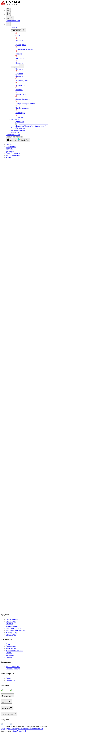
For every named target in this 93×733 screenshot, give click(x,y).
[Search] (8, 10)
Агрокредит (20, 113)
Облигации (10, 680)
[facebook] (5, 690)
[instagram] (14, 690)
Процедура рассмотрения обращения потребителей (22, 729)
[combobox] (10, 18)
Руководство (21, 45)
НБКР (25, 366)
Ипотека (19, 90)
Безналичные (16, 366)
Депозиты (15, 119)
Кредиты (15, 67)
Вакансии (20, 58)
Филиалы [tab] (5, 417)
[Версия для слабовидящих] (8, 14)
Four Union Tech (19, 731)
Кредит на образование (25, 103)
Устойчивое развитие (24, 49)
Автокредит (20, 85)
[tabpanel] (46, 465)
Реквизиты (6, 708)
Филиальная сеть (18, 130)
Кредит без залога (23, 99)
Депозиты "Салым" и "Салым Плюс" (31, 126)
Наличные (5, 366)
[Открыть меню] (8, 24)
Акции (9, 678)
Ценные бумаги (7, 715)
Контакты (15, 132)
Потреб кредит (22, 80)
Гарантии (19, 74)
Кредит (13, 330)
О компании (16, 31)
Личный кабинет (13, 21)
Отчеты (19, 54)
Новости (19, 63)
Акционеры (20, 40)
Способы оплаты (18, 128)
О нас (18, 35)
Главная (14, 27)
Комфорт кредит (22, 108)
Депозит (19, 330)
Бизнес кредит (21, 94)
